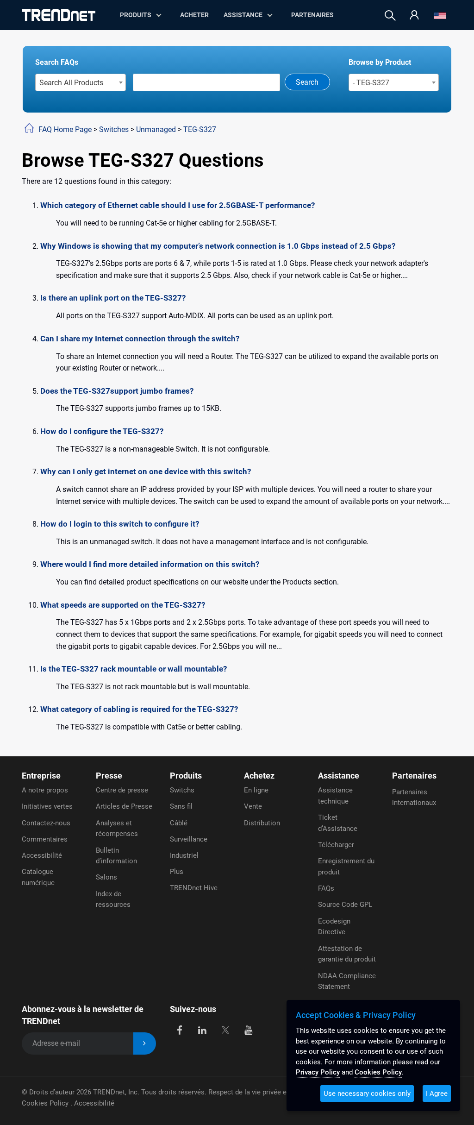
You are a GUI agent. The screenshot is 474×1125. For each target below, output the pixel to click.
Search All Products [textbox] (71, 82)
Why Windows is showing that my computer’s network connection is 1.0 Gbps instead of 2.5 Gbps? (217, 246)
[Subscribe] (144, 1043)
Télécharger (336, 845)
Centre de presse (122, 790)
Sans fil (181, 806)
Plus (176, 871)
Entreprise (41, 775)
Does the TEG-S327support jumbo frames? (116, 391)
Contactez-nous (46, 823)
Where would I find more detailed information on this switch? (149, 564)
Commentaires (45, 839)
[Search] (390, 15)
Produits (186, 775)
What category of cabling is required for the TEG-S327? (139, 709)
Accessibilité (42, 855)
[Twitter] (225, 1029)
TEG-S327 (199, 129)
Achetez (259, 775)
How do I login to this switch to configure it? (119, 523)
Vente (253, 806)
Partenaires (312, 15)
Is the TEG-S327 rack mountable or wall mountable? (133, 668)
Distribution (262, 823)
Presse (109, 775)
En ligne (256, 790)
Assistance (243, 15)
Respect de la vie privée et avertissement (271, 1092)
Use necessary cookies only (367, 1093)
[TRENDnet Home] (58, 15)
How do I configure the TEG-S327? (101, 431)
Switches (114, 129)
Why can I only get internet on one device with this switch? (145, 471)
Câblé (178, 823)
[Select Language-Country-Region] (439, 15)
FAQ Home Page (65, 129)
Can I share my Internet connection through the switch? (139, 338)
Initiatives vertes (47, 806)
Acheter (194, 15)
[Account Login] (414, 15)
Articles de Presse (124, 806)
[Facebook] (179, 1029)
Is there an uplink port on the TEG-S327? (113, 297)
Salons (106, 877)
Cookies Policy (46, 1103)
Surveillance (188, 839)
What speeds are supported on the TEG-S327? (122, 605)
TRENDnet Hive (194, 888)
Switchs (182, 790)
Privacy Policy (318, 1072)
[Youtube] (248, 1029)
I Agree (437, 1093)
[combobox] (80, 82)
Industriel (184, 855)
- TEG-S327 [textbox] (371, 82)
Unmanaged (156, 129)
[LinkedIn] (202, 1029)
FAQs (326, 888)
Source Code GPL (345, 904)
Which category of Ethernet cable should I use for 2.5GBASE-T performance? (177, 205)
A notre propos (45, 790)
